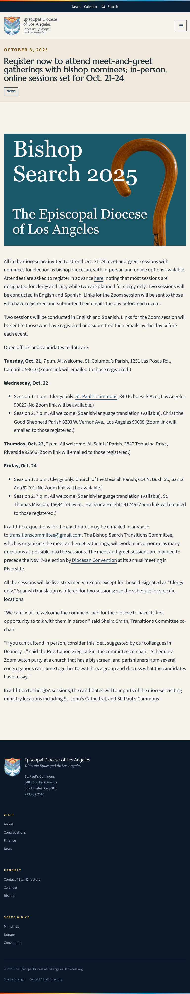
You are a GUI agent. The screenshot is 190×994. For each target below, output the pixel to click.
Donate (9, 934)
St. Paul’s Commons (96, 396)
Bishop (9, 895)
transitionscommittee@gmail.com (45, 535)
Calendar (90, 6)
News (76, 6)
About (8, 824)
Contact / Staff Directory (22, 879)
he (96, 278)
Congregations (15, 832)
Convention (13, 942)
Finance (10, 840)
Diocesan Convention (94, 560)
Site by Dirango (14, 980)
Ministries (11, 926)
